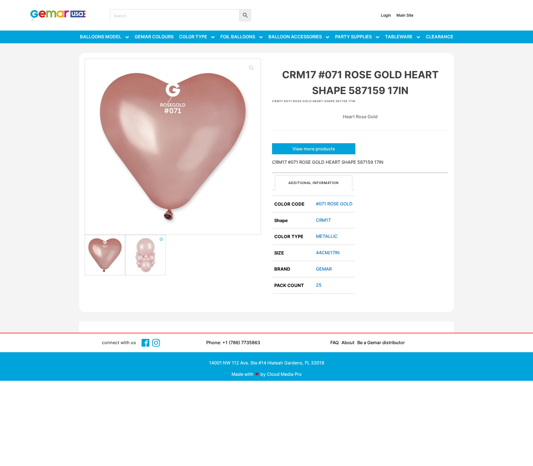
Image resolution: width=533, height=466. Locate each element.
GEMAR (324, 269)
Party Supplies (353, 36)
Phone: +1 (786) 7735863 (233, 342)
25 (318, 285)
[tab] (313, 182)
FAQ (334, 342)
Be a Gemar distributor (381, 342)
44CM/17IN (328, 252)
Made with (242, 374)
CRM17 (323, 220)
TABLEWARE (399, 36)
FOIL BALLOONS (237, 36)
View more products (313, 149)
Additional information (313, 183)
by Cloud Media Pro (281, 374)
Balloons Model (100, 36)
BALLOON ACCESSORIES (295, 36)
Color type (193, 36)
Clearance (439, 36)
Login (386, 15)
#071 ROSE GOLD (334, 203)
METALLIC (327, 236)
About (348, 342)
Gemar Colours (154, 36)
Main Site (404, 15)
